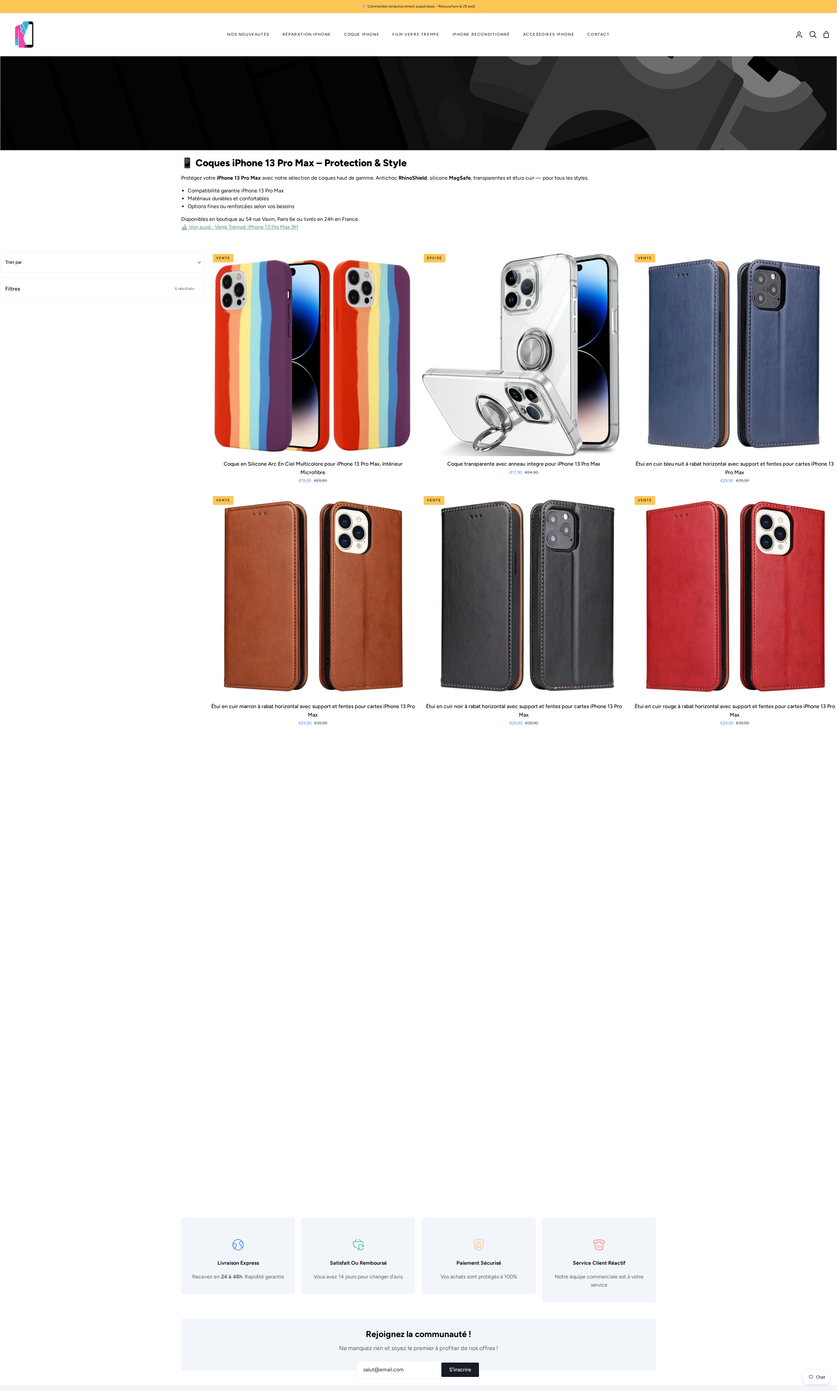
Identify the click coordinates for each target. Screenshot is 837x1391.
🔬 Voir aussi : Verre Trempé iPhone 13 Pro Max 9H (239, 227)
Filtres (99, 289)
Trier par (13, 262)
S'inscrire (460, 1369)
